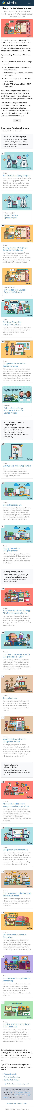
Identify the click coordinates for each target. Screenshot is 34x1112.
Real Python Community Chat (20, 1092)
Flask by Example (10, 1074)
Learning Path (9, 11)
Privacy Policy (25, 1109)
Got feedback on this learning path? (18, 1084)
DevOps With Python (11, 1080)
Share (18, 120)
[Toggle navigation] (29, 3)
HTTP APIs (13, 84)
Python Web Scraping (12, 1077)
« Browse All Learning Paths (17, 1103)
